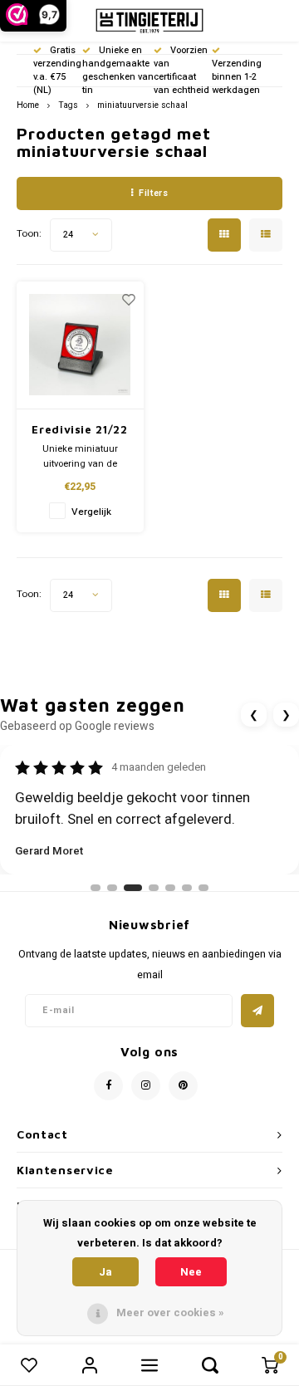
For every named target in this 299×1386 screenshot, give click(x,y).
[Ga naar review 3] (133, 887)
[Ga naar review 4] (154, 887)
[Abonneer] (257, 1010)
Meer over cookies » (170, 1312)
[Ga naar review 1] (95, 887)
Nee (191, 1272)
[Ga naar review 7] (203, 887)
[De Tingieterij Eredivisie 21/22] (80, 345)
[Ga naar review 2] (112, 887)
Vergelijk (91, 512)
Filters (153, 193)
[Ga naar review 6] (187, 887)
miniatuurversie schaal (142, 105)
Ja (105, 1272)
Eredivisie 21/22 (79, 429)
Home (28, 105)
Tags (68, 105)
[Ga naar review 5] (170, 887)
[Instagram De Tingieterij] (145, 1085)
